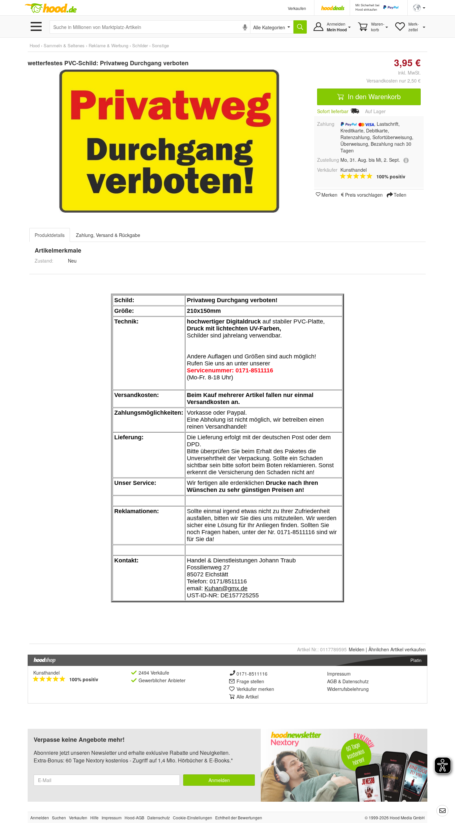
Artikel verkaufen (397, 649)
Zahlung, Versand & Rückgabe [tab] (108, 235)
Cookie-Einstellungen (192, 817)
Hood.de (50, 8)
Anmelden (219, 780)
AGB (332, 681)
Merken (329, 194)
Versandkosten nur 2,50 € (393, 80)
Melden (356, 649)
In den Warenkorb (373, 96)
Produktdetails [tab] (50, 235)
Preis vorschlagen (364, 194)
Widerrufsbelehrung (348, 689)
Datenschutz (355, 681)
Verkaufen (297, 8)
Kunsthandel (46, 672)
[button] (419, 7)
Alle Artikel (247, 696)
